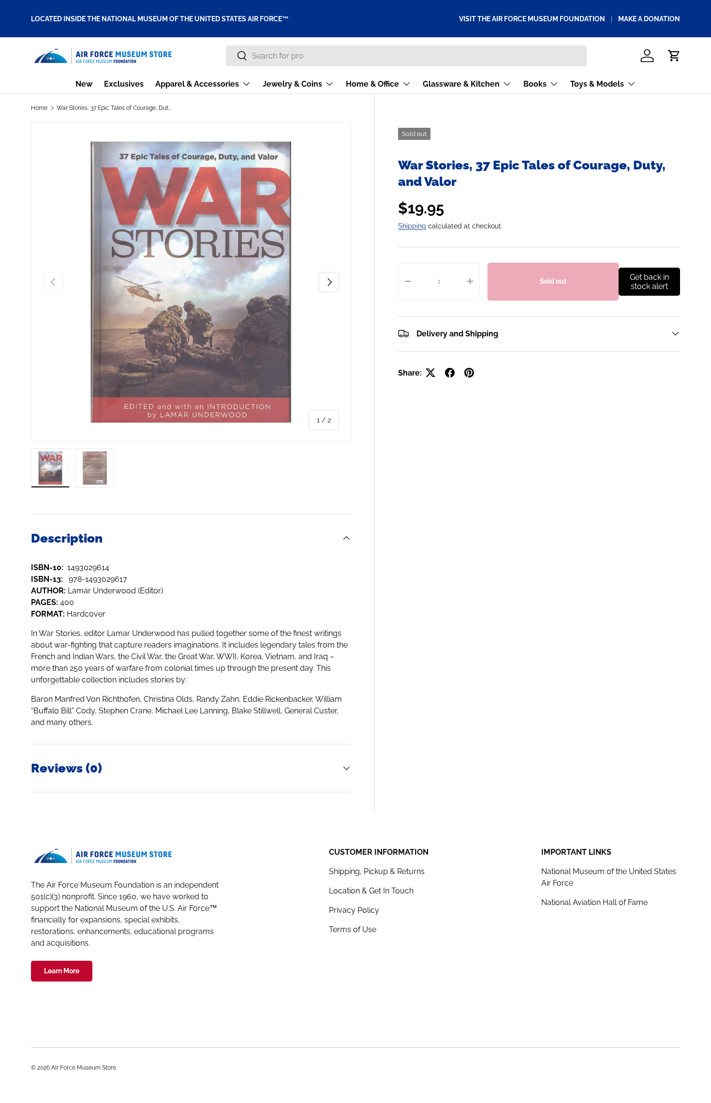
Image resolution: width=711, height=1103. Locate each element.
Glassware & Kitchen (461, 84)
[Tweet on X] (430, 372)
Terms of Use (352, 929)
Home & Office (372, 84)
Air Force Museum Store (83, 1067)
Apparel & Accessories (197, 84)
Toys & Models (597, 84)
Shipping (412, 225)
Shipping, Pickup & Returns (377, 871)
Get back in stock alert (649, 281)
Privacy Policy (354, 910)
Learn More (61, 971)
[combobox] (406, 55)
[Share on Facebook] (449, 372)
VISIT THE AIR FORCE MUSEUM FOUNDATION (532, 19)
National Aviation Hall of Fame (594, 902)
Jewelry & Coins (292, 84)
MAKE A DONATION (649, 19)
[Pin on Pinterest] (469, 372)
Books (535, 84)
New (83, 84)
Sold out (553, 281)
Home (39, 108)
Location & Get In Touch (371, 890)
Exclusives (124, 84)
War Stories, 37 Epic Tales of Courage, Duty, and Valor (115, 108)
